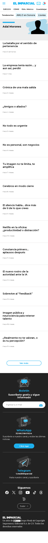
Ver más (24, 363)
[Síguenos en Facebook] (7, 492)
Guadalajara (42, 9)
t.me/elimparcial (24, 474)
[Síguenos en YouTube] (28, 492)
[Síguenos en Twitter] (13, 492)
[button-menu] (3, 3)
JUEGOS (7, 9)
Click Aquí (24, 446)
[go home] (24, 517)
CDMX (16, 9)
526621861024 (24, 433)
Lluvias (42, 15)
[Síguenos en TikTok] (34, 492)
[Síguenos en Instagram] (20, 492)
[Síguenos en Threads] (41, 492)
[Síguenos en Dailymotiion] (24, 499)
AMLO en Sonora (26, 15)
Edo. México (27, 9)
